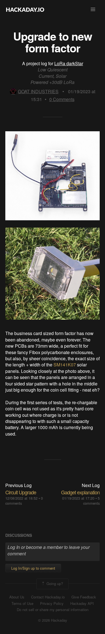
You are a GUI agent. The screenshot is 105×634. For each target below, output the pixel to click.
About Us (16, 597)
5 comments (91, 500)
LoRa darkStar (68, 63)
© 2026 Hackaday (52, 620)
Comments (61, 99)
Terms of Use (22, 603)
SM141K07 (65, 364)
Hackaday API (82, 603)
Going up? (54, 583)
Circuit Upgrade (20, 492)
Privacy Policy (52, 603)
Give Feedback (83, 597)
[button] (92, 9)
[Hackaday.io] (25, 9)
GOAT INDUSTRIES (38, 91)
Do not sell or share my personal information (52, 609)
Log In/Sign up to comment (33, 568)
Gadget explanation (80, 492)
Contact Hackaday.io (48, 597)
